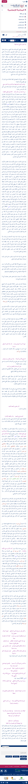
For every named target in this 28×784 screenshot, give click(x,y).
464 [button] (13, 40)
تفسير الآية (23, 756)
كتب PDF (22, 13)
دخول (4, 1)
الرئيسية (24, 32)
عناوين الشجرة (9, 756)
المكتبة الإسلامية (16, 10)
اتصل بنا (11, 766)
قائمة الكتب (21, 22)
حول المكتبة (21, 19)
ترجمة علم (16, 756)
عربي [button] (24, 1)
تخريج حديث (23, 758)
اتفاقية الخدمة (16, 766)
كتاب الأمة (21, 16)
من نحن (6, 766)
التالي (4, 747)
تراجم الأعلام (21, 27)
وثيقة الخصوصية (24, 766)
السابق (7, 747)
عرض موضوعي (21, 24)
